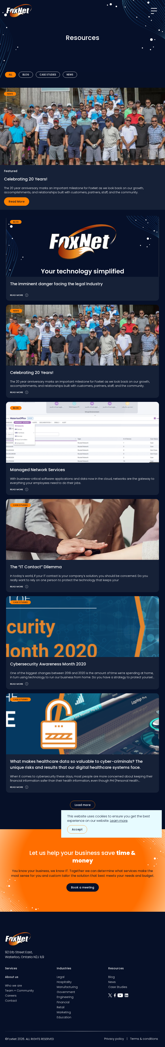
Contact (11, 1001)
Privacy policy (114, 1039)
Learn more (119, 820)
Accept (77, 829)
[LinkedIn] (127, 996)
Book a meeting (82, 887)
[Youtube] (121, 996)
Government (66, 992)
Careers (10, 996)
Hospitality (64, 982)
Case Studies (48, 74)
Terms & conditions (144, 1039)
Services (11, 968)
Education (64, 1017)
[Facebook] (116, 996)
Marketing (64, 1012)
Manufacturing (67, 987)
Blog (26, 74)
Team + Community (19, 991)
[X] (111, 996)
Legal (60, 977)
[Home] (19, 10)
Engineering (65, 997)
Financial (63, 1002)
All (10, 74)
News (70, 74)
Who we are (13, 986)
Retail (60, 1007)
